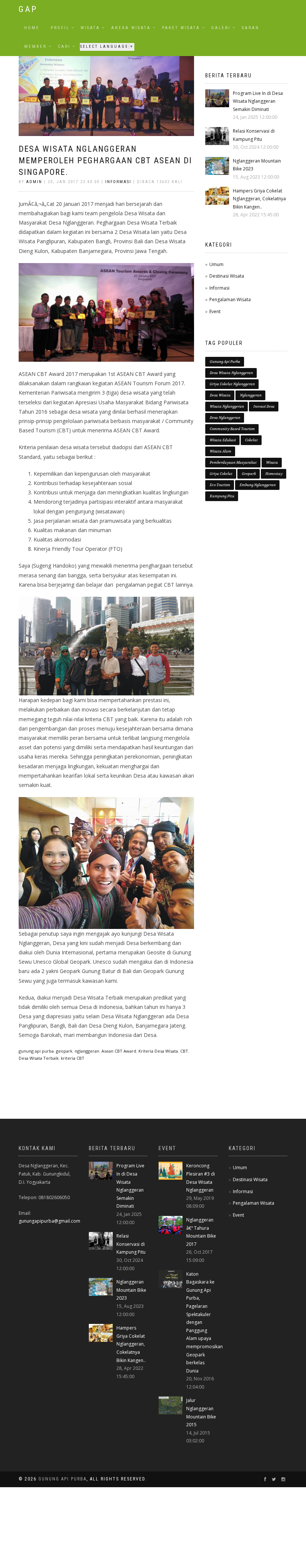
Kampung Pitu (222, 496)
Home (32, 27)
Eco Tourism (220, 484)
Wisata (90, 27)
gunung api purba (36, 1051)
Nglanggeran (251, 395)
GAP (28, 9)
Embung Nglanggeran (258, 484)
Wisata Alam (220, 451)
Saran (250, 27)
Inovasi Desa (264, 406)
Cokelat (251, 440)
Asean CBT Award (119, 1051)
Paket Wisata (181, 27)
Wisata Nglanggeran (227, 406)
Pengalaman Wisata (230, 299)
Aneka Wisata (131, 27)
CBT (184, 1051)
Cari (64, 46)
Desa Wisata (220, 395)
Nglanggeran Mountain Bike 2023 (131, 1290)
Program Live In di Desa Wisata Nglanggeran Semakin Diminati (258, 101)
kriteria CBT (72, 1058)
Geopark (249, 473)
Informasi (118, 181)
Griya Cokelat (221, 473)
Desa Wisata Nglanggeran (231, 372)
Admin (34, 181)
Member (35, 46)
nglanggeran (87, 1051)
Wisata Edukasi (223, 440)
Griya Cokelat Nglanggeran (232, 384)
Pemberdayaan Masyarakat (233, 462)
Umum (216, 264)
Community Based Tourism (232, 428)
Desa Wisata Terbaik (39, 1058)
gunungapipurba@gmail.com (49, 1221)
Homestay (273, 473)
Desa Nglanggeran (225, 417)
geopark (64, 1051)
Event (215, 311)
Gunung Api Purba (225, 361)
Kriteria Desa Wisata (158, 1051)
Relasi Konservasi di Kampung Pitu (131, 1244)
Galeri (221, 27)
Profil (60, 27)
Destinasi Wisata (226, 276)
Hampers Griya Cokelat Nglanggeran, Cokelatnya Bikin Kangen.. (259, 199)
